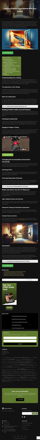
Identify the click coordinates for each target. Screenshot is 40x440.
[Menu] (37, 1)
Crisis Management (26, 359)
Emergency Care (29, 361)
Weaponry (28, 380)
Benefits (13, 357)
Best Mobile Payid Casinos (16, 325)
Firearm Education (16, 364)
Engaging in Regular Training (9, 64)
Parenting (4, 375)
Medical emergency (32, 372)
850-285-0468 (6, 422)
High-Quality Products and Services (10, 70)
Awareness (7, 357)
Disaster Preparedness (11, 361)
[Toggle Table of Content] (19, 58)
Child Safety (12, 359)
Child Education (25, 357)
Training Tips (21, 380)
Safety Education (11, 377)
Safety (6, 377)
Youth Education (10, 381)
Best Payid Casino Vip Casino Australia (19, 319)
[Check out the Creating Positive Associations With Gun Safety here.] (8, 265)
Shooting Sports (23, 378)
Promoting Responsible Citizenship (10, 68)
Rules (3, 377)
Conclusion (5, 73)
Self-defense (33, 377)
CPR (21, 359)
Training (18, 380)
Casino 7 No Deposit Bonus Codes (18, 328)
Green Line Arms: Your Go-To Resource (9, 69)
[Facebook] (22, 416)
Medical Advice (26, 372)
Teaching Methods (12, 380)
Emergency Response (24, 362)
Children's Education (5, 359)
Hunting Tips (28, 371)
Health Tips (4, 371)
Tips (15, 380)
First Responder (5, 351)
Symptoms (4, 380)
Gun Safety (21, 369)
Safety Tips (23, 377)
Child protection (31, 357)
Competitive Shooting (18, 359)
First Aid (9, 367)
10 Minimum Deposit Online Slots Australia (19, 316)
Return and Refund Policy (27, 423)
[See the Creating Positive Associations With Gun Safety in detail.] (8, 52)
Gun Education (8, 369)
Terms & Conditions (26, 425)
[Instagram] (24, 416)
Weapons (31, 380)
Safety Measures (17, 377)
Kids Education (4, 372)
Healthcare (29, 369)
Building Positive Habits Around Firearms (10, 62)
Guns (16, 369)
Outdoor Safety (25, 373)
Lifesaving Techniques (16, 372)
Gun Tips (3, 354)
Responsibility (32, 375)
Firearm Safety (29, 365)
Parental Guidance (35, 373)
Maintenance (22, 372)
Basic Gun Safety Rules (8, 61)
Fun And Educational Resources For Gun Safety (13, 272)
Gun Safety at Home (20, 13)
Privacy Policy (25, 429)
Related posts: (7, 74)
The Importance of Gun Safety (9, 60)
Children (35, 357)
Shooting (8, 378)
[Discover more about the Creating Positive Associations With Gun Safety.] (8, 154)
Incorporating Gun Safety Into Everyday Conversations (15, 271)
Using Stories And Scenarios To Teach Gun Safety (14, 275)
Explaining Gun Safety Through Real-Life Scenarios (14, 274)
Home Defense (9, 371)
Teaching (7, 380)
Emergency (23, 361)
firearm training (4, 367)
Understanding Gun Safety (7, 59)
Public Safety (26, 375)
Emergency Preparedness (13, 362)
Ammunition (3, 357)
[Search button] (37, 280)
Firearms (22, 365)
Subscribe (20, 344)
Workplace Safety (5, 381)
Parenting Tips (10, 375)
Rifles (35, 375)
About (24, 427)
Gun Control (4, 369)
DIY (15, 361)
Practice (22, 375)
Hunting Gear (23, 371)
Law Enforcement (10, 372)
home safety (14, 371)
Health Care (33, 369)
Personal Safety (17, 375)
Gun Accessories (28, 367)
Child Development (18, 357)
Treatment (25, 380)
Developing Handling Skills (9, 63)
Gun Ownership (13, 369)
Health (27, 369)
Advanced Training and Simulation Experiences (12, 71)
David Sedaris (32, 359)
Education (19, 361)
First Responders (15, 367)
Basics (10, 357)
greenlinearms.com (23, 219)
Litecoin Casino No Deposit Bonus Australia (19, 322)
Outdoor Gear (20, 373)
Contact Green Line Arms (9, 72)
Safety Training (29, 377)
